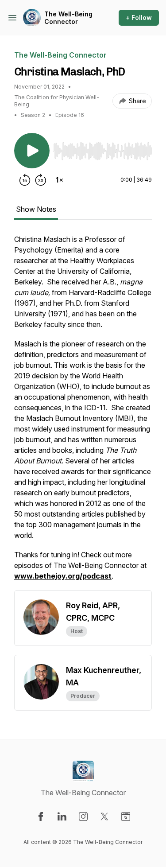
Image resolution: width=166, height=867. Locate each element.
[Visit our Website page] (125, 816)
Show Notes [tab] (36, 209)
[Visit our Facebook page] (40, 816)
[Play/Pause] (32, 150)
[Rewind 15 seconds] (25, 180)
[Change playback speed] (59, 180)
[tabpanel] (83, 412)
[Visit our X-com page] (104, 816)
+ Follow (139, 17)
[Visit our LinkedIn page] (62, 816)
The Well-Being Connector (68, 18)
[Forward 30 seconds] (41, 180)
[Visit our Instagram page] (83, 816)
